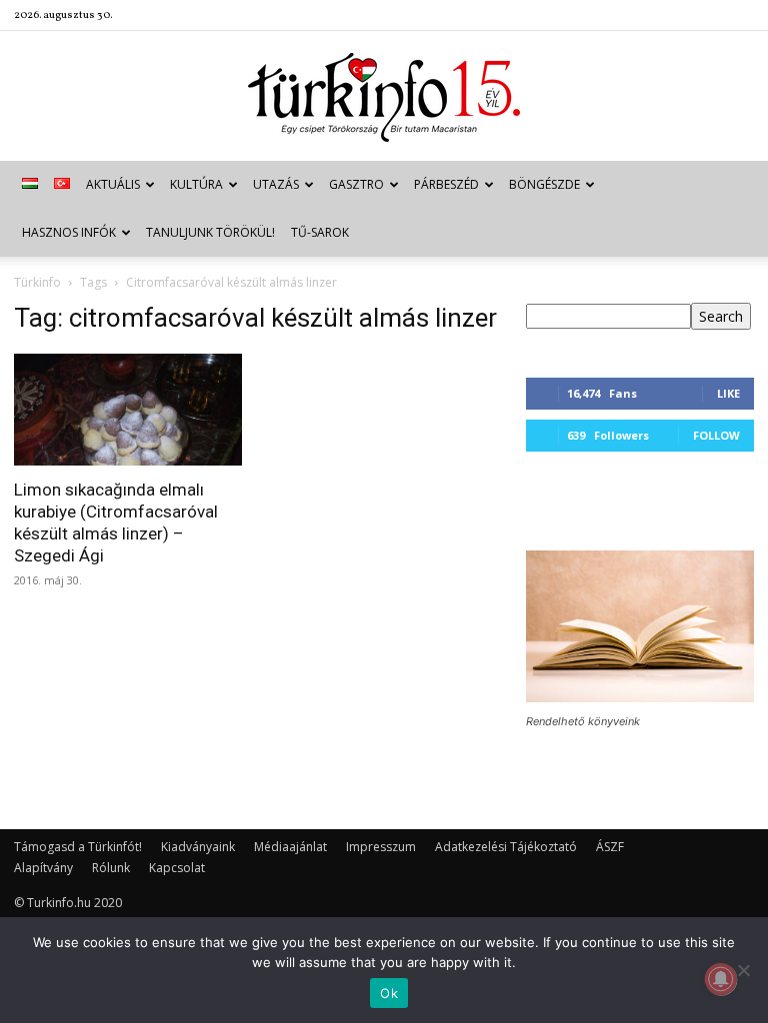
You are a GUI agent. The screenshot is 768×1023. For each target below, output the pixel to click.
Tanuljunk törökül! (210, 232)
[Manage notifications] (721, 979)
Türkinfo (37, 282)
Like (728, 393)
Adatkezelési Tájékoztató (506, 846)
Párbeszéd (446, 184)
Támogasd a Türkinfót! (78, 846)
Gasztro (356, 184)
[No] (743, 970)
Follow (716, 435)
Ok (389, 993)
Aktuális (113, 184)
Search (721, 316)
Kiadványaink (198, 846)
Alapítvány (43, 867)
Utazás (276, 184)
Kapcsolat (177, 867)
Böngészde (544, 184)
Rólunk (111, 867)
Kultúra (196, 184)
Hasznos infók (69, 232)
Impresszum (381, 846)
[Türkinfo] (384, 97)
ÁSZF (610, 846)
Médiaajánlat (290, 846)
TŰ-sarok (320, 232)
